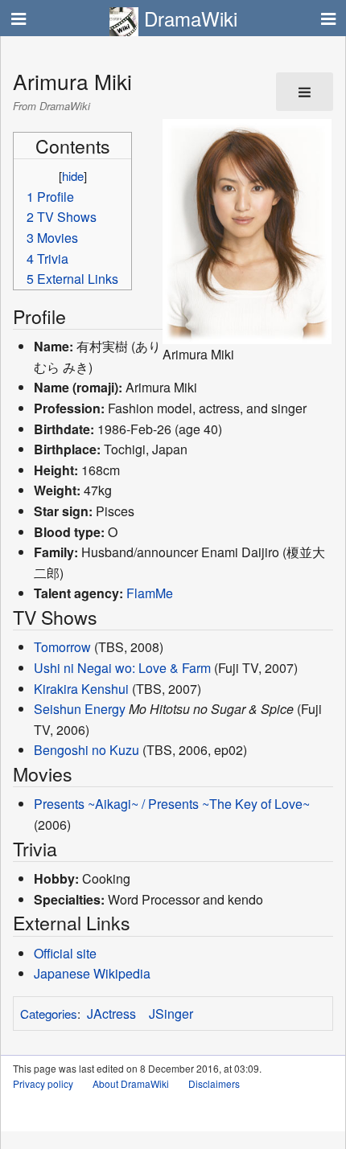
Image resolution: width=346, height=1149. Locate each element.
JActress (111, 1013)
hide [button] (73, 175)
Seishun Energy (80, 709)
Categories (48, 1013)
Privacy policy (43, 1083)
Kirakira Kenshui (81, 688)
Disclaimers (214, 1083)
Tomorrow (62, 647)
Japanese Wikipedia (92, 973)
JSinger (171, 1013)
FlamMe (149, 593)
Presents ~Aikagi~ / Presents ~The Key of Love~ (172, 803)
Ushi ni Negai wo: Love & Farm (122, 668)
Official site (65, 953)
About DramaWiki (131, 1083)
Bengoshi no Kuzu (86, 750)
